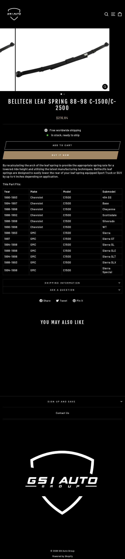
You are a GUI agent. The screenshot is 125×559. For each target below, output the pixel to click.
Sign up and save (62, 401)
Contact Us (62, 412)
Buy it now (60, 155)
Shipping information (62, 283)
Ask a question (62, 290)
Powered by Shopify (62, 556)
